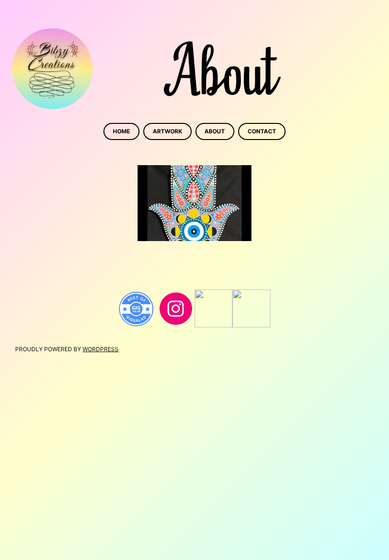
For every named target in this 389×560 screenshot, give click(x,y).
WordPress (101, 349)
